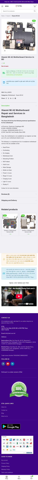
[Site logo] (19, 6)
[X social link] (8, 98)
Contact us (4, 410)
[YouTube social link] (8, 364)
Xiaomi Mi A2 (16, 16)
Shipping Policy (5, 466)
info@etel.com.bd (10, 333)
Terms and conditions (7, 472)
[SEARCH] (35, 11)
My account (4, 460)
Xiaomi (8, 16)
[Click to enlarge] (5, 51)
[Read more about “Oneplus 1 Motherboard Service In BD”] (14, 216)
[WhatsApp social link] (13, 98)
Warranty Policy (5, 469)
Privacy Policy (5, 463)
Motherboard (11, 95)
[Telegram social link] (15, 98)
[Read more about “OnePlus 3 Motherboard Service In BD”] (32, 216)
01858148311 (9, 75)
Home (3, 16)
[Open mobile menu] (2, 6)
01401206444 (18, 75)
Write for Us (4, 416)
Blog (2, 413)
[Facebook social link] (6, 98)
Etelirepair (4, 372)
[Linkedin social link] (11, 98)
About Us (3, 407)
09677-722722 (5, 330)
